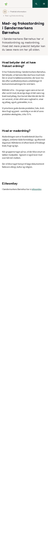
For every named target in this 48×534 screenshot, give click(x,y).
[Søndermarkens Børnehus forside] (6, 4)
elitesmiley (36, 189)
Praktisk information (18, 11)
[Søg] (36, 4)
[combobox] (5, 11)
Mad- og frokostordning (14, 16)
